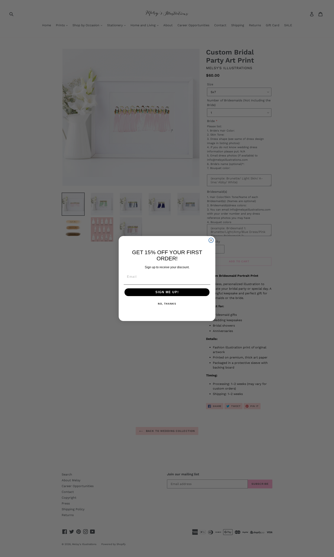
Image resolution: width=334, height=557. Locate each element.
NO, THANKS (167, 303)
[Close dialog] (211, 240)
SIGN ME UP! (167, 292)
